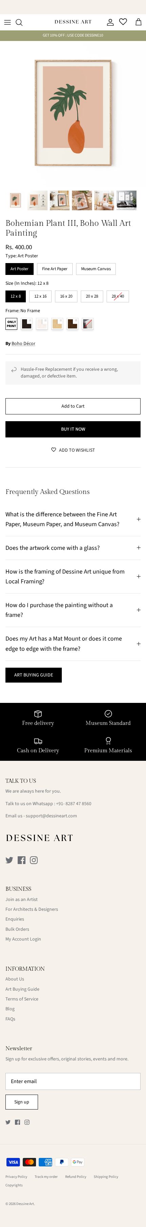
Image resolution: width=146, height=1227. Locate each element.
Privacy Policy (16, 1176)
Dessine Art (25, 1203)
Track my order (46, 1176)
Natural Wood (57, 324)
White (42, 324)
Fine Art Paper (55, 267)
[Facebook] (21, 860)
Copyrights (14, 1185)
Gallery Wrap (88, 324)
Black (27, 324)
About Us (14, 979)
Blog (10, 1009)
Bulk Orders (17, 929)
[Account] (108, 22)
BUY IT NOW (73, 429)
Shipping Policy (106, 1176)
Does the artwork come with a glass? (52, 547)
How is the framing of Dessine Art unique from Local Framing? (65, 576)
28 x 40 (118, 294)
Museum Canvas (95, 267)
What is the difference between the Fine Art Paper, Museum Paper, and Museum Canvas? (62, 519)
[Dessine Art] (73, 22)
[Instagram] (34, 860)
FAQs (10, 1019)
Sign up (21, 1102)
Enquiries (14, 919)
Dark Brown (72, 324)
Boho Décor (23, 343)
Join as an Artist (21, 899)
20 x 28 (92, 294)
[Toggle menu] (7, 22)
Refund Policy (75, 1176)
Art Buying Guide (22, 989)
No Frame (11, 324)
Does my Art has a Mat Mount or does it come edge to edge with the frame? (63, 643)
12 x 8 (15, 294)
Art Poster (20, 267)
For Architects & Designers (31, 909)
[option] (73, 114)
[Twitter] (9, 860)
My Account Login (23, 939)
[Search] (22, 22)
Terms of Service (21, 999)
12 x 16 (40, 294)
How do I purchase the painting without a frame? (59, 610)
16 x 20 (66, 294)
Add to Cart (73, 406)
